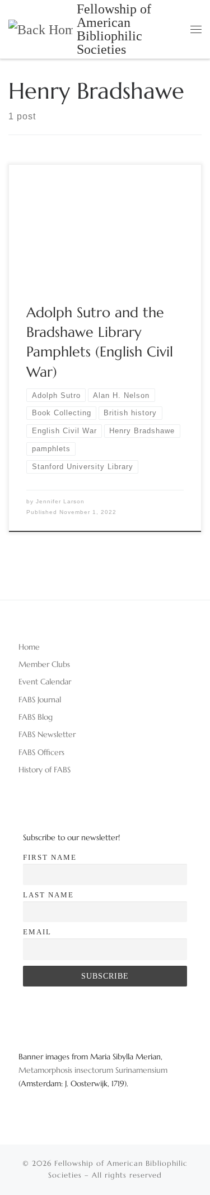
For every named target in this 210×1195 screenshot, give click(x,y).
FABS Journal (39, 699)
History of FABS (44, 770)
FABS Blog (35, 717)
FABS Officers (41, 752)
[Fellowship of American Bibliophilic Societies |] (40, 28)
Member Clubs (44, 664)
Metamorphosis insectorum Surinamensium (92, 1070)
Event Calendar (44, 682)
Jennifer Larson (60, 501)
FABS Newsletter (47, 734)
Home (29, 647)
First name (50, 857)
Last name (48, 895)
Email (37, 932)
